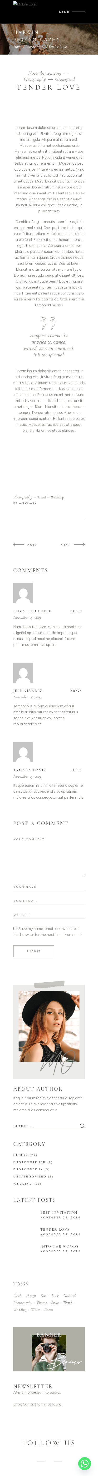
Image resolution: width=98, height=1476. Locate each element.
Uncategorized (30, 1176)
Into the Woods (59, 1246)
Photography (34, 46)
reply (77, 611)
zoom (48, 1309)
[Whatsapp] (84, 1463)
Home (17, 46)
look (55, 1295)
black (17, 1295)
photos (42, 1302)
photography (22, 497)
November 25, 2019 (45, 73)
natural (70, 1295)
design (31, 1295)
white (35, 1309)
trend (41, 497)
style (55, 1302)
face (43, 1295)
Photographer (29, 1162)
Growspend (65, 79)
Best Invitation (59, 1212)
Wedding (22, 1183)
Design (20, 1155)
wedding (57, 497)
